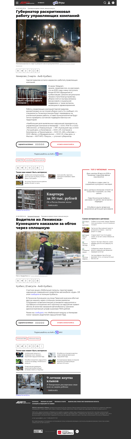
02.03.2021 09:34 (21, 8)
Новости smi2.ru (23, 210)
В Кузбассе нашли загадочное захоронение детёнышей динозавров (98, 208)
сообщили (35, 294)
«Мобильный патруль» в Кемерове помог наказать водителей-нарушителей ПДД (34, 355)
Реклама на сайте (46, 401)
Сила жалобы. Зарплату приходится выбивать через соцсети (66, 176)
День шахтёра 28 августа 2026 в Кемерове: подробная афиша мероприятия (99, 175)
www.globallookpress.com (39, 276)
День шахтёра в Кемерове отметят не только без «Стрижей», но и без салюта (98, 191)
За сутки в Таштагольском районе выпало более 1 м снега (36, 182)
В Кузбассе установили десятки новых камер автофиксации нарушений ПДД (67, 355)
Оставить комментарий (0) (65, 144)
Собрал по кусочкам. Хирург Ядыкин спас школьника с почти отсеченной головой (103, 223)
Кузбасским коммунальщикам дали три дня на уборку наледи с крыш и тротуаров (35, 176)
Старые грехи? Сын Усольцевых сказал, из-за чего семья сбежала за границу (102, 236)
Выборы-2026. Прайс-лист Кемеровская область (83, 401)
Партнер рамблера (50, 431)
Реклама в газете (60, 401)
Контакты (35, 401)
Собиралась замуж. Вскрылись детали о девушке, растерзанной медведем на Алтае (101, 250)
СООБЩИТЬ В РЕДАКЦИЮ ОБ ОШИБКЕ (43, 403)
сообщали (39, 313)
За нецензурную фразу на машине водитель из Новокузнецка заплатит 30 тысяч (68, 361)
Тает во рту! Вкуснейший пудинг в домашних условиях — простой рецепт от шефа (102, 229)
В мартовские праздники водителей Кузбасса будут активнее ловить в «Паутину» (34, 368)
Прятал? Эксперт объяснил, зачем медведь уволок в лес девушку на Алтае (102, 243)
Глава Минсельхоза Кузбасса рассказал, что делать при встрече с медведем (98, 200)
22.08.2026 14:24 (21, 216)
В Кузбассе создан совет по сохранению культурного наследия (98, 183)
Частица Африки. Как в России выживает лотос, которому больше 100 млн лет (102, 257)
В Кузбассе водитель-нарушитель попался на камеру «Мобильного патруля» (36, 361)
